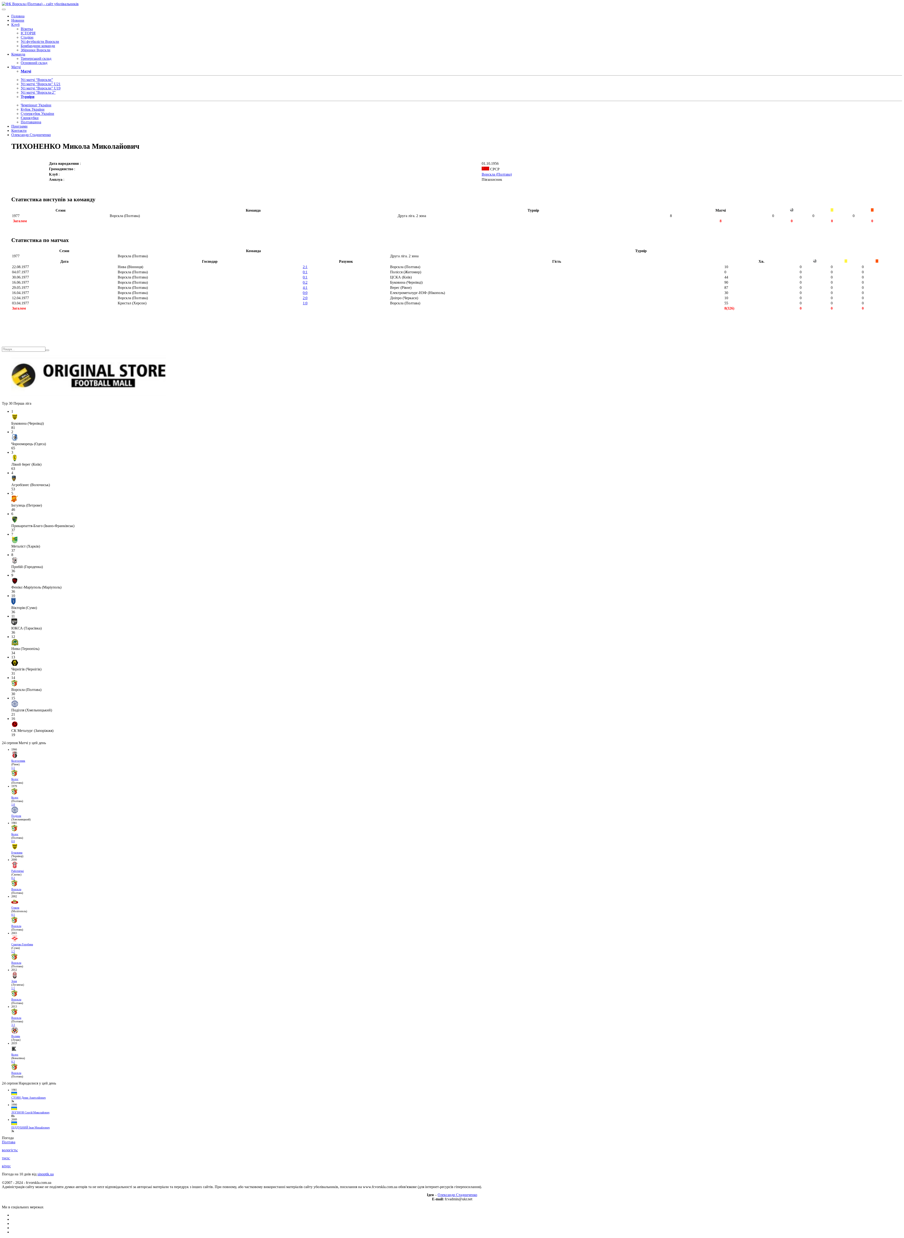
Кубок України (32, 109)
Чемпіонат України (36, 105)
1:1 (13, 768)
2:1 (305, 267)
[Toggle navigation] (4, 9)
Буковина (16, 852)
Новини (17, 20)
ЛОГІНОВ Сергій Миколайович (30, 1112)
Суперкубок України (37, 114)
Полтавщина (31, 122)
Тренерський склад (36, 58)
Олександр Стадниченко (31, 135)
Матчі (16, 67)
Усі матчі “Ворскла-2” (38, 92)
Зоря (14, 981)
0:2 (305, 282)
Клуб (15, 25)
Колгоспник (18, 760)
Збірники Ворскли (35, 50)
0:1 (305, 272)
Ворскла (16, 889)
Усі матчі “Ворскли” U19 (41, 88)
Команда (18, 54)
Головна (17, 16)
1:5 (13, 951)
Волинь (15, 1036)
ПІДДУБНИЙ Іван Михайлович (30, 1127)
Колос (14, 779)
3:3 (13, 1025)
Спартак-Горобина (22, 944)
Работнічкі (17, 871)
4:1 (305, 288)
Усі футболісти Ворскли (40, 42)
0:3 (13, 1061)
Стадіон (27, 37)
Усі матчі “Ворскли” (37, 80)
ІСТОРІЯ (28, 33)
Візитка (27, 29)
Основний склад (34, 63)
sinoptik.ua (45, 1174)
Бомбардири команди (38, 46)
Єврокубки (30, 118)
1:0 (305, 303)
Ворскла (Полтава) (497, 174)
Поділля (16, 816)
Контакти (19, 131)
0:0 (305, 293)
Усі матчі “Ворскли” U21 (41, 84)
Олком (15, 907)
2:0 (305, 298)
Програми (19, 126)
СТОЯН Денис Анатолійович (28, 1097)
